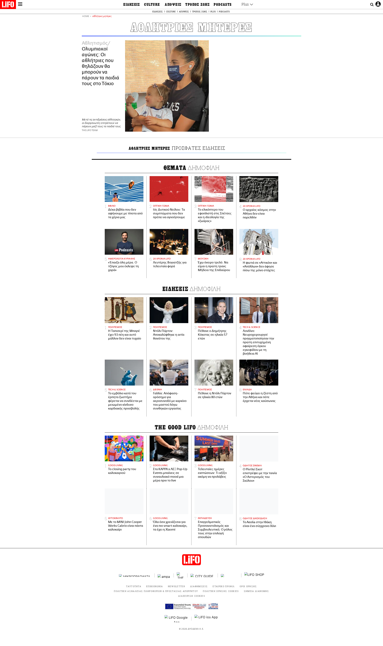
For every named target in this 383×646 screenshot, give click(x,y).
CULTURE (152, 4)
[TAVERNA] (229, 575)
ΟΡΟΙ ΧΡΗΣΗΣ (248, 586)
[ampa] (164, 575)
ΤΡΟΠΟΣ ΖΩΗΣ (197, 4)
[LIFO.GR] (8, 5)
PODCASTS (223, 4)
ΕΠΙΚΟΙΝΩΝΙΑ (154, 586)
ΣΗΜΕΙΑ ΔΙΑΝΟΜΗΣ (256, 591)
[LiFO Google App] (177, 618)
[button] (20, 4)
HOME (85, 16)
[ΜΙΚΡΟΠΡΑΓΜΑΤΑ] (135, 575)
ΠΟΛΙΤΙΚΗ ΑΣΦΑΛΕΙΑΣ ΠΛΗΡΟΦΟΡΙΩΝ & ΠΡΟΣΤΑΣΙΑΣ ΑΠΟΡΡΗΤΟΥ (156, 591)
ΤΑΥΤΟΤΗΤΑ (133, 586)
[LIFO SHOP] (254, 575)
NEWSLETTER (176, 586)
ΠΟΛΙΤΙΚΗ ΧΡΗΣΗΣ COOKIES (221, 591)
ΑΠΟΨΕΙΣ (173, 4)
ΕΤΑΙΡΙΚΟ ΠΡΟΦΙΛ (224, 586)
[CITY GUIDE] (203, 575)
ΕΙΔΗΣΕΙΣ (131, 4)
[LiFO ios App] (206, 619)
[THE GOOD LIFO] (181, 575)
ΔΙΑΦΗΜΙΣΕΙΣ (199, 586)
